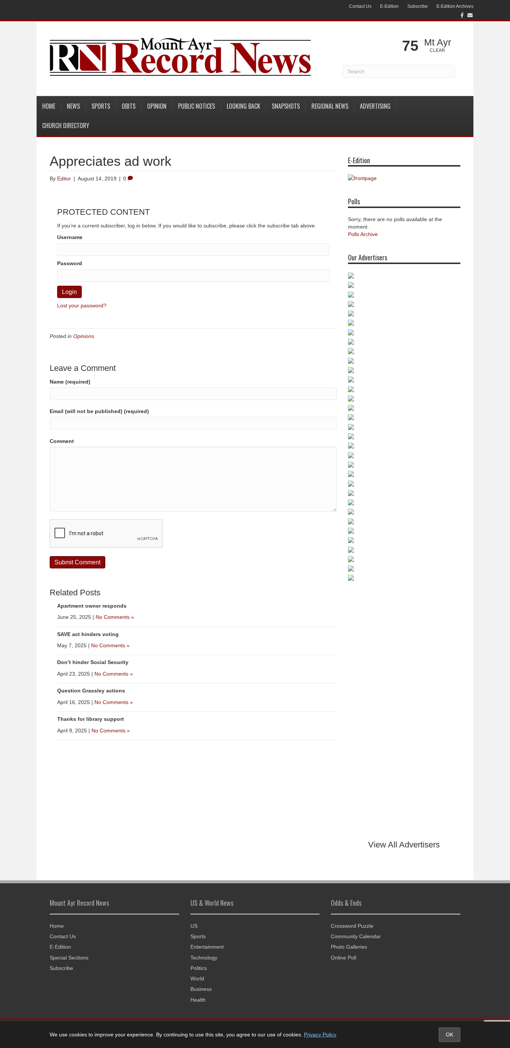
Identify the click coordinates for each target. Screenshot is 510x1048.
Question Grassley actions (91, 691)
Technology (203, 958)
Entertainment (207, 947)
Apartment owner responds (92, 606)
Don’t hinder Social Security (92, 662)
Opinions (83, 336)
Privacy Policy (320, 1035)
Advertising (375, 106)
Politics (198, 968)
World (197, 979)
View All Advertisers (404, 844)
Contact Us (360, 6)
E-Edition (389, 6)
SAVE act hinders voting (88, 634)
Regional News (329, 106)
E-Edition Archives (454, 6)
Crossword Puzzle (352, 926)
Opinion (157, 106)
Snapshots (286, 106)
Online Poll (343, 958)
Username (70, 237)
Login (69, 292)
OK (449, 1035)
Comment (62, 441)
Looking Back (243, 106)
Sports (100, 106)
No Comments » (115, 617)
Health (198, 1000)
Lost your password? (81, 305)
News (73, 106)
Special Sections (69, 958)
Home (48, 106)
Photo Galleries (349, 947)
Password (69, 263)
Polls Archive (363, 234)
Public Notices (196, 106)
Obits (129, 106)
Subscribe (417, 6)
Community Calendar (356, 936)
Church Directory (65, 125)
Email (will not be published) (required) (99, 411)
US (194, 926)
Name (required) (70, 382)
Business (201, 989)
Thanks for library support (90, 719)
